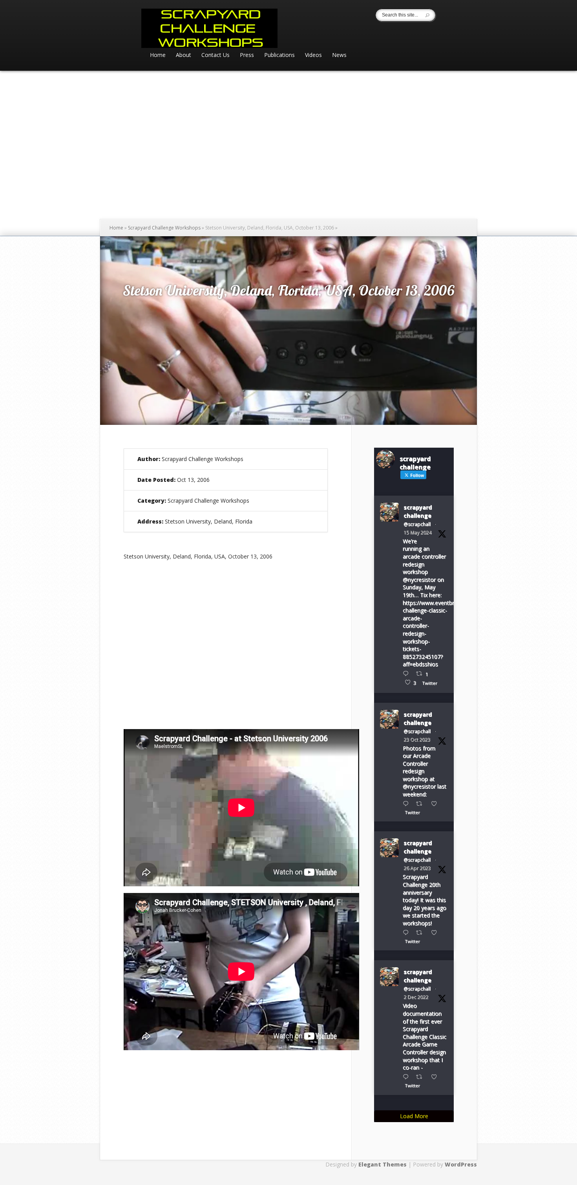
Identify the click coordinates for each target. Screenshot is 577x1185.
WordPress (461, 1164)
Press (247, 55)
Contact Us (215, 55)
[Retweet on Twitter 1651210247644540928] (421, 932)
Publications (279, 55)
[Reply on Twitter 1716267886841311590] (407, 803)
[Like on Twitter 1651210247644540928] (436, 932)
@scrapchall (417, 524)
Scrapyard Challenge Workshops (164, 227)
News (339, 55)
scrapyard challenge (418, 511)
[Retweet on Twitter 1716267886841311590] (421, 803)
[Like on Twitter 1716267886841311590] (436, 803)
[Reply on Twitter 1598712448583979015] (407, 1077)
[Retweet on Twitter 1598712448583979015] (421, 1077)
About (183, 55)
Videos (313, 55)
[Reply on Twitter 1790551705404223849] (407, 673)
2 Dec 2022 (416, 997)
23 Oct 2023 (417, 739)
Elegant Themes (382, 1164)
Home (158, 55)
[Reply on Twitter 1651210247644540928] (407, 932)
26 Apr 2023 (417, 868)
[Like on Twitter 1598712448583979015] (436, 1077)
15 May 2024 (417, 532)
